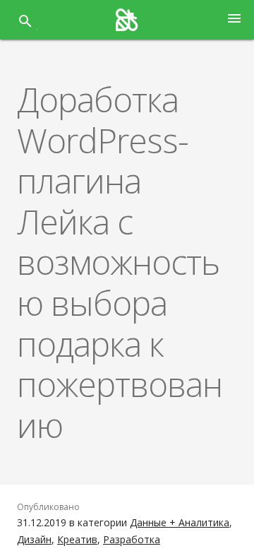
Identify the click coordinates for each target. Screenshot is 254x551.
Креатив (77, 539)
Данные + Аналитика (179, 522)
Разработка (131, 539)
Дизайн (34, 539)
